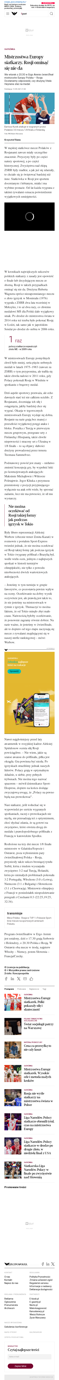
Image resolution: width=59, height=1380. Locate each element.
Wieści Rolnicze (37, 1314)
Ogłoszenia (10, 1302)
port (24, 13)
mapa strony (10, 1332)
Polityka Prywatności (40, 1277)
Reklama (8, 1298)
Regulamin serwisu (39, 1283)
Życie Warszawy (38, 1317)
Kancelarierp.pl (37, 1311)
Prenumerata (11, 1305)
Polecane (21, 989)
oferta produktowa (13, 1337)
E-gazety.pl (35, 1302)
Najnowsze (34, 989)
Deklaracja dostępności (41, 1289)
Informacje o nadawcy (41, 1286)
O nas (7, 1277)
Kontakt (8, 1280)
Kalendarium (36, 1332)
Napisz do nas (11, 1283)
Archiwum (9, 1308)
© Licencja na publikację (17, 967)
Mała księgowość (38, 1308)
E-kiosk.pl (34, 1298)
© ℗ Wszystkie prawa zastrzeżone (21, 970)
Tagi (44, 989)
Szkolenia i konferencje (16, 1327)
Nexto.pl (34, 1305)
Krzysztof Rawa (12, 140)
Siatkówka (9, 49)
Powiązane (9, 989)
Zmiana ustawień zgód (41, 1280)
